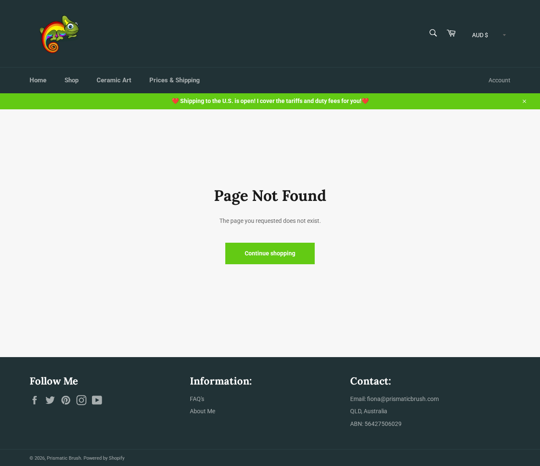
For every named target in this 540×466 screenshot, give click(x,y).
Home (38, 80)
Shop (71, 80)
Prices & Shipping (174, 80)
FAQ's (197, 399)
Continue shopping (270, 253)
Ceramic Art (114, 80)
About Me (202, 411)
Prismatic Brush (64, 458)
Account (499, 80)
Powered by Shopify (104, 458)
